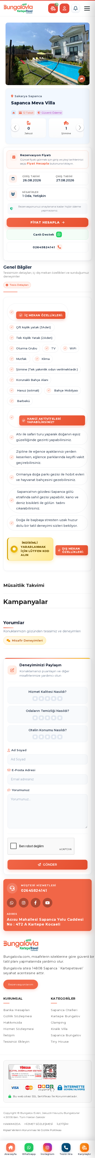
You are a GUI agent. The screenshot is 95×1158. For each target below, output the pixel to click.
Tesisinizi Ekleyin (16, 1041)
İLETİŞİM (62, 1124)
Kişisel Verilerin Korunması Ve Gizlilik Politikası (32, 1130)
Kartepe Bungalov (65, 1016)
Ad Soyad (19, 750)
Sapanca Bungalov (66, 1035)
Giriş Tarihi (31, 176)
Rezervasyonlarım (20, 984)
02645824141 (44, 247)
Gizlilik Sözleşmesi (17, 1016)
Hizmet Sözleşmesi (18, 1029)
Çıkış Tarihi (64, 176)
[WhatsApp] (12, 903)
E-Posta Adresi (23, 770)
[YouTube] (47, 903)
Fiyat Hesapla (45, 222)
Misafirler (30, 192)
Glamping (58, 1022)
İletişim (9, 1035)
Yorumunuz (21, 790)
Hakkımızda (12, 1022)
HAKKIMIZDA (12, 1124)
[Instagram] (23, 903)
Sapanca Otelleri (64, 1010)
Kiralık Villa (59, 1029)
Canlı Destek (43, 234)
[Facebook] (35, 903)
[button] (75, 8)
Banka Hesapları (16, 1010)
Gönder (50, 865)
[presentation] (15, 127)
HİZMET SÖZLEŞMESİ (39, 1124)
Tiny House (60, 1041)
